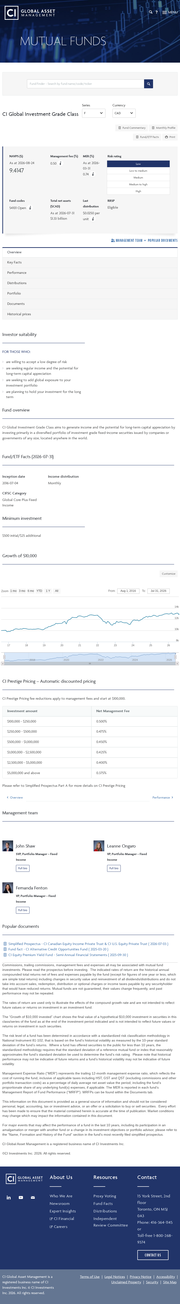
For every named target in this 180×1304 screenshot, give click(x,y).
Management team (129, 240)
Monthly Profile (165, 127)
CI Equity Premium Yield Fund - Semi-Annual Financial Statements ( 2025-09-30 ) (68, 955)
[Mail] (33, 1197)
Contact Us (153, 1255)
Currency (118, 105)
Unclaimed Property (126, 1282)
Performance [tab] (16, 272)
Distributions (105, 1211)
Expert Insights (63, 1211)
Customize (168, 573)
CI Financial (64, 1218)
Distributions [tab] (16, 283)
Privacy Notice (140, 1276)
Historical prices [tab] (19, 314)
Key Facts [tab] (14, 262)
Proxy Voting (105, 1196)
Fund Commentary (134, 127)
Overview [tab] (14, 252)
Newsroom (60, 1203)
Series (86, 105)
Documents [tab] (16, 303)
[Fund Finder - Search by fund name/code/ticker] (148, 83)
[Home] (28, 13)
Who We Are (61, 1196)
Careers (61, 1226)
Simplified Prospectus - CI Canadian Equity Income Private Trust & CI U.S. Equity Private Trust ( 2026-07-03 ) (88, 943)
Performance (161, 797)
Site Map (169, 1282)
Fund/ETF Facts (149, 137)
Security (152, 1282)
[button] (93, 174)
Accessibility (165, 1276)
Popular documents (163, 240)
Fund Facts (103, 1203)
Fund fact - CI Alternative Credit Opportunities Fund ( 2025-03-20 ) (58, 949)
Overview (16, 797)
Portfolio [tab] (14, 293)
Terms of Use (90, 1276)
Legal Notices (115, 1276)
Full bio (22, 868)
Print (172, 137)
